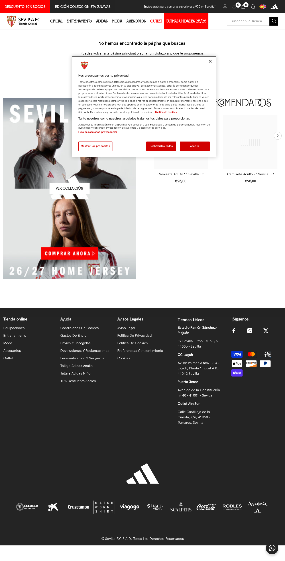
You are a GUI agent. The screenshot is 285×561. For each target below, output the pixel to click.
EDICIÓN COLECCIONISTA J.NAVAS (82, 6)
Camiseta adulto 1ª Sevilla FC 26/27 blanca (180, 174)
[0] (234, 6)
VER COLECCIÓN (69, 188)
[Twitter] (266, 330)
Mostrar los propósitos (95, 146)
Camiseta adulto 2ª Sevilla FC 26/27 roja (250, 174)
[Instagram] (249, 330)
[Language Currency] (262, 6)
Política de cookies (166, 112)
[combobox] (248, 21)
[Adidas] (274, 6)
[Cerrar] (210, 61)
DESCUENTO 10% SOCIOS (25, 6)
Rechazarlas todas (161, 146)
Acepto (194, 146)
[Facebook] (233, 330)
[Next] (278, 136)
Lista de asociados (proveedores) (97, 132)
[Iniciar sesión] (225, 6)
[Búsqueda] (252, 21)
